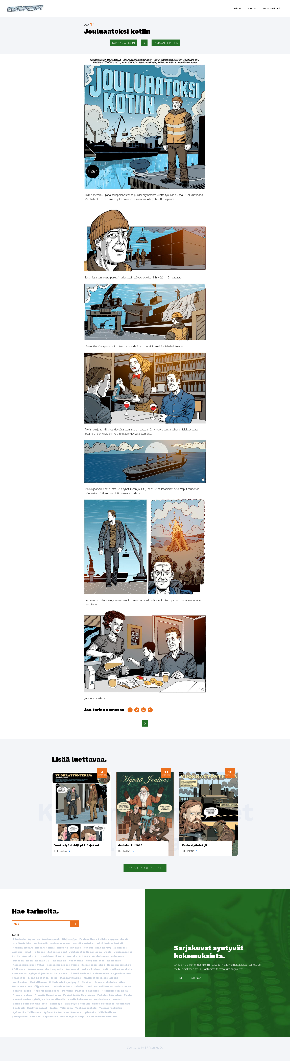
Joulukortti (30, 956)
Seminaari (123, 1003)
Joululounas (100, 956)
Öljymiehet (41, 986)
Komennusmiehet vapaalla (45, 969)
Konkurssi (72, 969)
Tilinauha (66, 1008)
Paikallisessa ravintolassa (112, 986)
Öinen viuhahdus (106, 982)
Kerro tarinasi (271, 8)
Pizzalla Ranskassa (48, 995)
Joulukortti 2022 (52, 956)
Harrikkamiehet (84, 943)
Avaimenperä (51, 939)
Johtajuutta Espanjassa (85, 952)
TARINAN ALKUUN (123, 43)
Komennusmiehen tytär (28, 964)
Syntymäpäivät (37, 1008)
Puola (128, 995)
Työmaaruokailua (111, 1008)
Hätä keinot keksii (110, 943)
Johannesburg (57, 952)
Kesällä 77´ (43, 960)
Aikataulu (19, 939)
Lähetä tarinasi (80, 973)
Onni (89, 986)
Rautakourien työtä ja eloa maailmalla (39, 999)
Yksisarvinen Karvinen (102, 1016)
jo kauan (39, 952)
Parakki (67, 990)
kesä (29, 960)
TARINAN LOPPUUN (165, 43)
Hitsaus (75, 947)
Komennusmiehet (93, 964)
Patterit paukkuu (87, 990)
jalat (28, 952)
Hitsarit (62, 947)
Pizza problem (22, 995)
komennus (114, 960)
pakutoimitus (22, 990)
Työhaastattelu (86, 1008)
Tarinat (236, 8)
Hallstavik (41, 943)
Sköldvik (19, 1008)
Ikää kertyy (103, 947)
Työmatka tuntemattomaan (62, 1012)
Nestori (87, 982)
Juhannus (117, 956)
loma (54, 977)
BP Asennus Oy (153, 1047)
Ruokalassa (102, 999)
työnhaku (89, 1012)
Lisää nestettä (38, 977)
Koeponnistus (95, 960)
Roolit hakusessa (80, 999)
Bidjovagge (69, 939)
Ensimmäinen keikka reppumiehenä (103, 939)
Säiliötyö (56, 1003)
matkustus (20, 982)
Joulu (108, 952)
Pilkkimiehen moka (115, 990)
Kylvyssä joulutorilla (43, 973)
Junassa (18, 960)
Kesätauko (76, 960)
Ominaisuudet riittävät (67, 986)
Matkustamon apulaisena (101, 977)
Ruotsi (117, 999)
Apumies (34, 939)
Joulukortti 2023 (78, 956)
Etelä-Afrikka (22, 943)
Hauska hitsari (23, 947)
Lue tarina (60, 851)
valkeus (35, 1016)
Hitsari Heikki (45, 947)
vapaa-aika (50, 1016)
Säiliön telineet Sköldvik (30, 1003)
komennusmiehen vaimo (62, 964)
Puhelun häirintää (109, 995)
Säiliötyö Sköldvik (77, 1003)
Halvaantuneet (60, 943)
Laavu (63, 973)
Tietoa (252, 8)
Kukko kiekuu (91, 969)
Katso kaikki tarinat (145, 868)
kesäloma (59, 960)
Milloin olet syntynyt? (64, 982)
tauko (54, 1008)
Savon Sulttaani (103, 1003)
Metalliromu (38, 982)
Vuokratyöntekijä (72, 1016)
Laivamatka (101, 973)
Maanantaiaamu (70, 977)
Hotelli (88, 947)
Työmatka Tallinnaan (27, 1012)
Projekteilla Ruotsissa (79, 995)
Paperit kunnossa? (47, 990)
